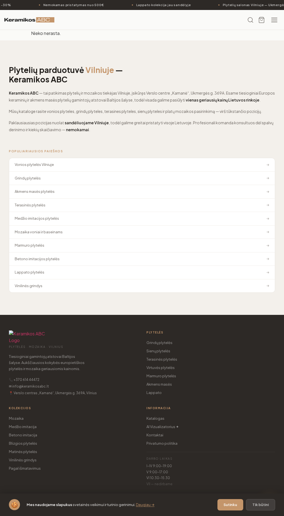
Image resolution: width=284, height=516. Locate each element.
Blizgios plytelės (23, 443)
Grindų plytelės (159, 342)
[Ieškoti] (250, 20)
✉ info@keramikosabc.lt (29, 386)
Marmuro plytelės (161, 376)
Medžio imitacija (23, 426)
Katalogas (155, 418)
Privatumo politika (162, 443)
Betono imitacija (23, 435)
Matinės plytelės (23, 451)
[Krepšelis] (261, 20)
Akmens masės (159, 384)
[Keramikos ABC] (29, 20)
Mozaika (16, 418)
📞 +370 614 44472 (24, 380)
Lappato (154, 392)
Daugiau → (145, 504)
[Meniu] (274, 20)
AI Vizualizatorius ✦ (162, 426)
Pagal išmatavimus (25, 468)
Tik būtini (260, 504)
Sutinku (230, 504)
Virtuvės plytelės (160, 367)
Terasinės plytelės (161, 359)
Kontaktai (154, 435)
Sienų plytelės (158, 351)
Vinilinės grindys (23, 460)
